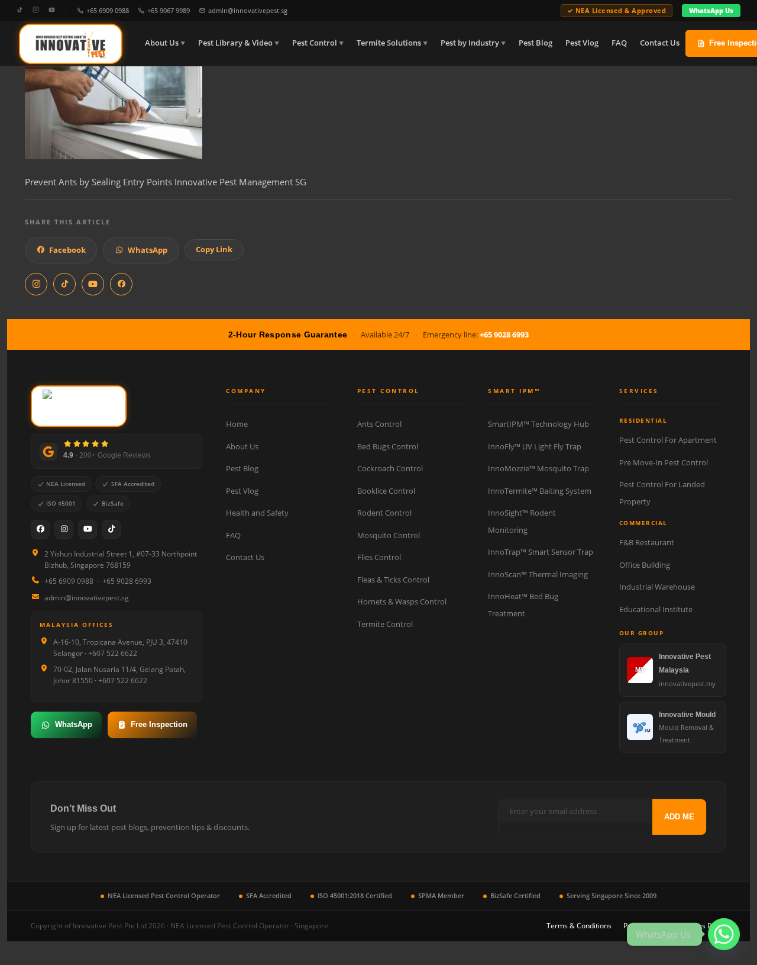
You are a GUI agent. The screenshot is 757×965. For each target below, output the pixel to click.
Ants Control (379, 424)
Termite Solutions (389, 43)
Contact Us (660, 43)
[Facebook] (40, 529)
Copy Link (214, 249)
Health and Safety (257, 512)
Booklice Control (386, 490)
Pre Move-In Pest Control (663, 462)
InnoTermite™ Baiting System (539, 490)
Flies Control (379, 557)
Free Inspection (159, 724)
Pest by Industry (470, 43)
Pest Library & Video (235, 43)
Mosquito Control (388, 535)
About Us (162, 43)
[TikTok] (20, 10)
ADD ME (679, 816)
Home (237, 424)
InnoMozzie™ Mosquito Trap (538, 468)
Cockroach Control (390, 468)
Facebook (67, 250)
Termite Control (385, 624)
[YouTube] (51, 10)
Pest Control (314, 43)
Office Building (644, 564)
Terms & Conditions (579, 926)
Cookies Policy (703, 926)
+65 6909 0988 (107, 10)
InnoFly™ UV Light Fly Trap (534, 446)
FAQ (619, 43)
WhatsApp (147, 250)
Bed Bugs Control (387, 446)
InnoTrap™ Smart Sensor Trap (540, 551)
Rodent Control (384, 512)
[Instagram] (36, 10)
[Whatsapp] (724, 934)
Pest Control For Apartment (668, 440)
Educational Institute (656, 609)
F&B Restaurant (646, 542)
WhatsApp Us (711, 10)
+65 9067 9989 (168, 10)
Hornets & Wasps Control (402, 601)
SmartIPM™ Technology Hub (538, 424)
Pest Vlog (582, 43)
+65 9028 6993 (504, 334)
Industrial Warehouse (657, 586)
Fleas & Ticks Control (393, 579)
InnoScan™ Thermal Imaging (538, 574)
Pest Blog (535, 43)
